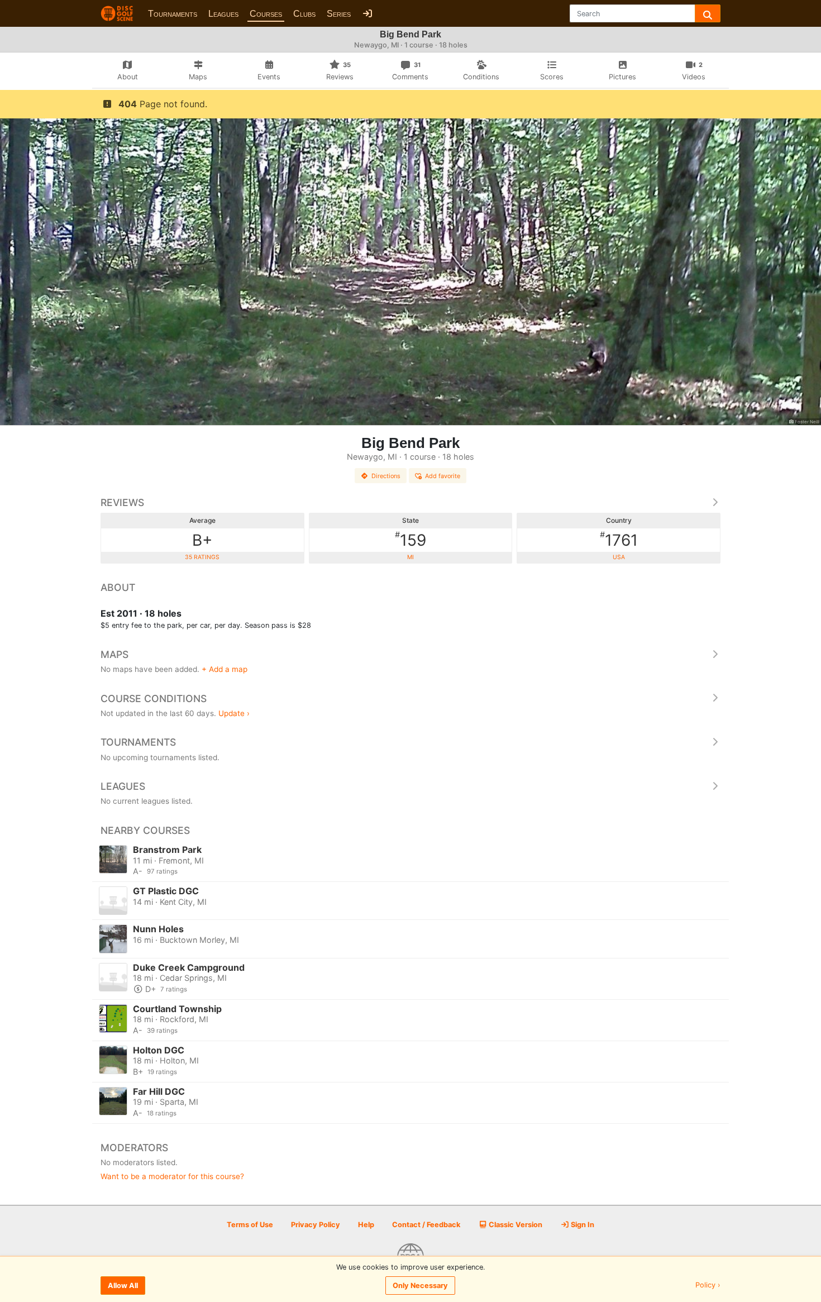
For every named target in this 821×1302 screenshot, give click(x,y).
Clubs (304, 13)
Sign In (581, 1224)
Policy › (707, 1285)
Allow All (123, 1285)
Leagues (223, 13)
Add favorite (442, 476)
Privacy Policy (315, 1224)
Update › (234, 713)
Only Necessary (420, 1285)
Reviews (122, 502)
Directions (385, 476)
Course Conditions (154, 698)
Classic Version (514, 1224)
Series (339, 13)
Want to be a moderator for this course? (172, 1176)
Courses (266, 13)
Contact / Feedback (426, 1224)
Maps (114, 654)
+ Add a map (224, 669)
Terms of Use (250, 1224)
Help (366, 1224)
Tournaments (172, 13)
